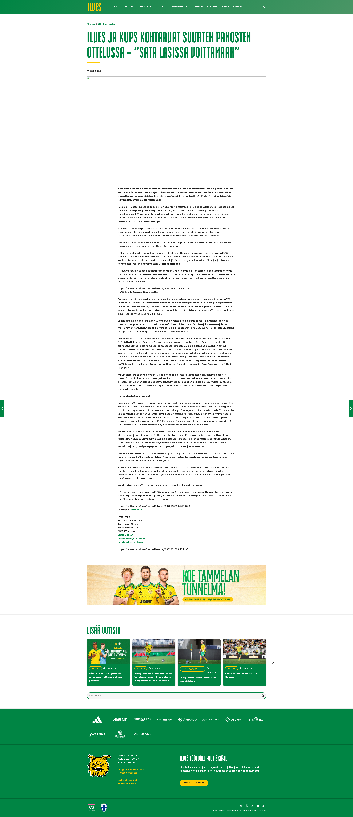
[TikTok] (263, 805)
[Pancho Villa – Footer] (256, 715)
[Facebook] (241, 805)
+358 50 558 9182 (127, 773)
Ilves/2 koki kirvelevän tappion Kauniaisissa (198, 679)
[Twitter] (252, 805)
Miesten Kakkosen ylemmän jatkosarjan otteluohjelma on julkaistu (106, 677)
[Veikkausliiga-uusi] (92, 808)
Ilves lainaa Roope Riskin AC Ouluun (241, 675)
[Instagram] (247, 805)
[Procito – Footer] (97, 730)
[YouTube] (258, 805)
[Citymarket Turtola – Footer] (142, 715)
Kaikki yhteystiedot (128, 780)
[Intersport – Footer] (165, 715)
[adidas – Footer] (97, 715)
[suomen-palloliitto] (104, 808)
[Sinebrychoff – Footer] (120, 730)
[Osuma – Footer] (233, 715)
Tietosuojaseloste (128, 783)
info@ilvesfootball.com (131, 769)
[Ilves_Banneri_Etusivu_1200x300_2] (176, 585)
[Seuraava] (273, 662)
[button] (264, 7)
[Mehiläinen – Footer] (210, 715)
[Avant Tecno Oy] (120, 715)
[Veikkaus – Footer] (142, 730)
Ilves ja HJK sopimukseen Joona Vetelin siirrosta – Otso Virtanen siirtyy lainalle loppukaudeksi (153, 677)
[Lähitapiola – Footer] (188, 715)
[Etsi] (263, 696)
